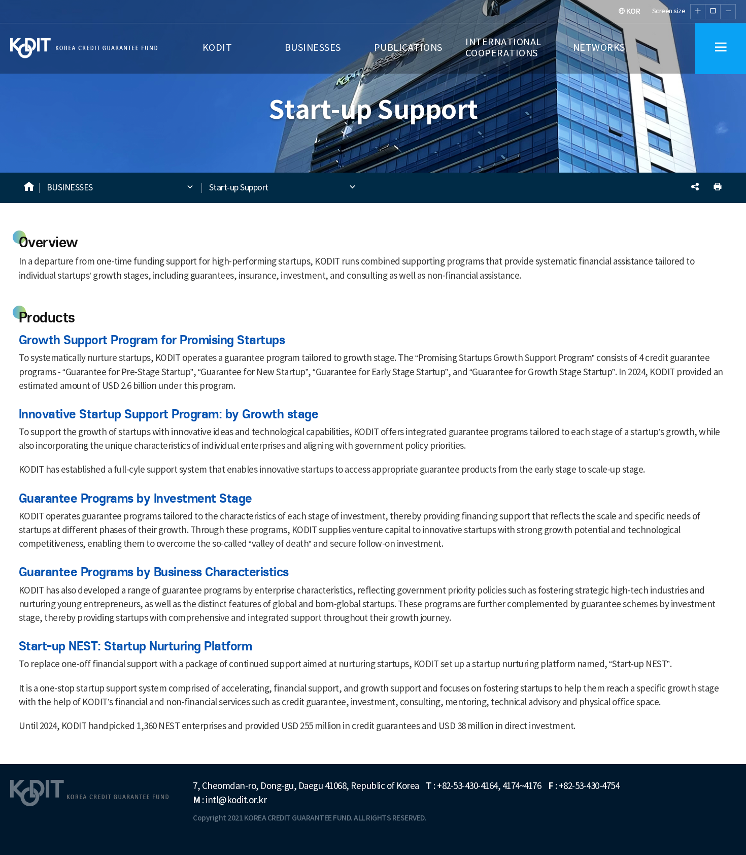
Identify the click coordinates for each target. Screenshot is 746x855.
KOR (632, 11)
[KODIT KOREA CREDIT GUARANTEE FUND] (30, 48)
